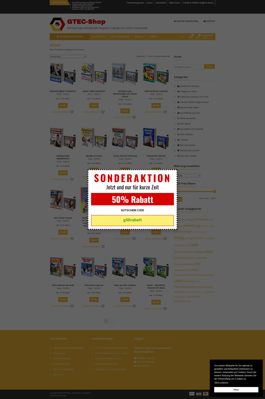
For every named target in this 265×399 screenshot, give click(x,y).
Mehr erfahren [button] (221, 382)
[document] (132, 199)
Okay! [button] (236, 390)
